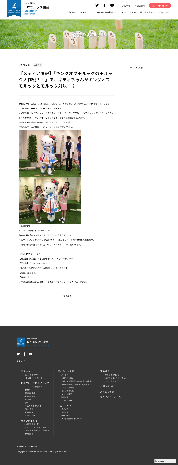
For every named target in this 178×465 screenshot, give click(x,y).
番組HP (24, 277)
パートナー (65, 375)
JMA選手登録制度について (71, 418)
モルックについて (31, 375)
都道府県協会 (29, 396)
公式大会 (64, 409)
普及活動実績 (29, 393)
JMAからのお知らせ (111, 375)
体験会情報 (140, 5)
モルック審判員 (67, 391)
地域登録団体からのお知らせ (115, 378)
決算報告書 (28, 412)
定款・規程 (28, 409)
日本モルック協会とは (33, 386)
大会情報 (126, 5)
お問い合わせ (107, 386)
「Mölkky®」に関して (33, 378)
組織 (26, 402)
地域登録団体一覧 (31, 424)
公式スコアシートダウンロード (36, 427)
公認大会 (64, 412)
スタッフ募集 (66, 394)
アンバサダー (29, 415)
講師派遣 (64, 397)
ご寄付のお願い (67, 378)
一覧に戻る (66, 296)
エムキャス (63, 239)
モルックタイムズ (111, 381)
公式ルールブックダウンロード (36, 430)
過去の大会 (65, 415)
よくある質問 (107, 391)
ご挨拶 (27, 390)
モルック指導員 (67, 387)
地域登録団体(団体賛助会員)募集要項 (76, 384)
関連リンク (21, 361)
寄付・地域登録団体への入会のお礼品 (76, 381)
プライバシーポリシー (111, 397)
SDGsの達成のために (32, 406)
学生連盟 (28, 399)
